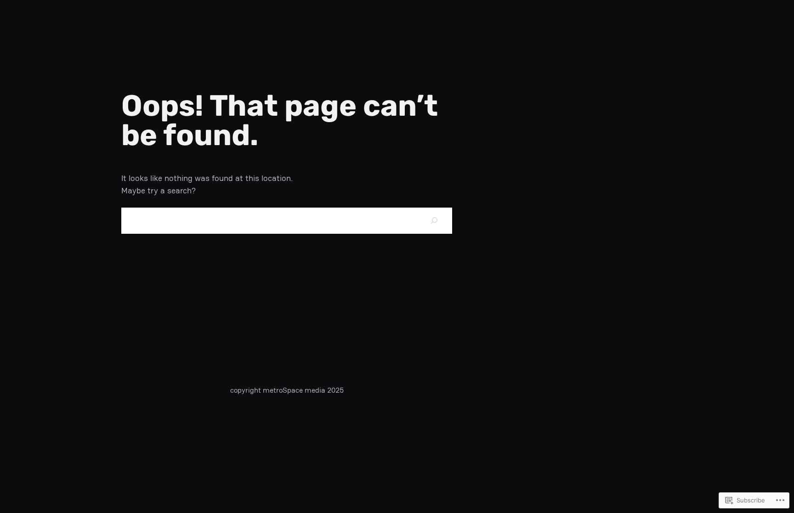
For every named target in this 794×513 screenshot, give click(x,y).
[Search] (434, 220)
